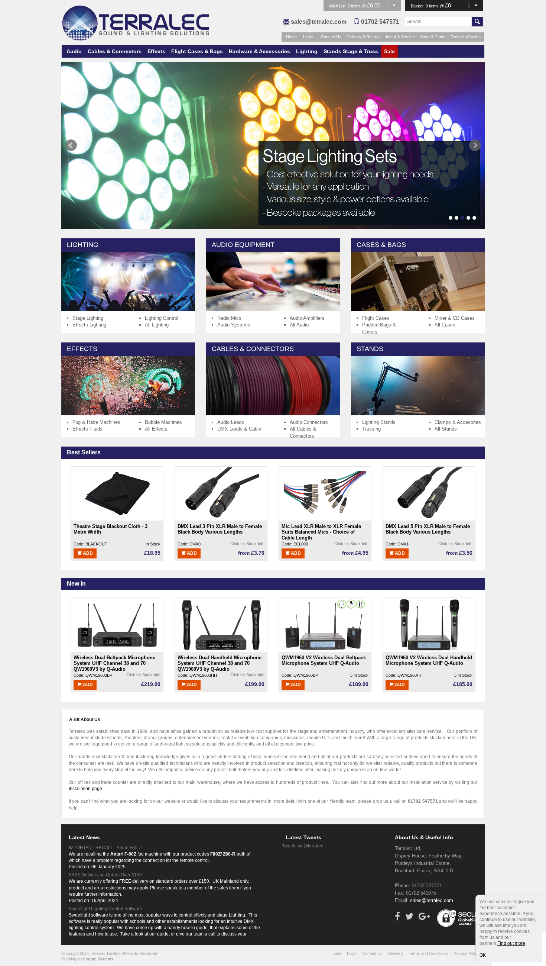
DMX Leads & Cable (239, 429)
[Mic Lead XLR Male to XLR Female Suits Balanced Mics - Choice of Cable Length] (325, 493)
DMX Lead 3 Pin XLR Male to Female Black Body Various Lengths (220, 529)
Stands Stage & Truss (351, 51)
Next (475, 145)
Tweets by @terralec (302, 846)
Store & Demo (432, 37)
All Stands (446, 429)
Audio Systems (233, 325)
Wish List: (338, 6)
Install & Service (400, 37)
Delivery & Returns (364, 37)
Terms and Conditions (428, 953)
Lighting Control (161, 318)
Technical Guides (466, 37)
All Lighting (157, 325)
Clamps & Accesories (458, 422)
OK (483, 955)
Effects (156, 51)
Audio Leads (230, 422)
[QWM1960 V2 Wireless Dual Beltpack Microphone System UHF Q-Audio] (325, 624)
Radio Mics (229, 318)
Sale (389, 51)
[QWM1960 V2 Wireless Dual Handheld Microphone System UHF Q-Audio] (429, 624)
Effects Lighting (89, 325)
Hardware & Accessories (259, 51)
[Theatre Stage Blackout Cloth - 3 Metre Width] (117, 493)
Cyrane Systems (98, 959)
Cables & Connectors (115, 51)
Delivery (395, 953)
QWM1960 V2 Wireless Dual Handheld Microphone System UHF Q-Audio (429, 660)
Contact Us (331, 37)
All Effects (156, 429)
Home (291, 37)
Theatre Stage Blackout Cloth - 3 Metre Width (110, 529)
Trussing (371, 429)
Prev (71, 145)
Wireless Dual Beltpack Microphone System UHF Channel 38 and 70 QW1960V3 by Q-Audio (114, 663)
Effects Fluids (87, 429)
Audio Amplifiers (307, 318)
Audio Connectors (309, 422)
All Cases (445, 325)
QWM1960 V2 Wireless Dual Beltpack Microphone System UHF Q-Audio (324, 660)
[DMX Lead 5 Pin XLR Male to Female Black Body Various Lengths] (429, 493)
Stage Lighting (87, 318)
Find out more (511, 943)
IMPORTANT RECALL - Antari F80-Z (105, 847)
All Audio (299, 325)
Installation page (85, 788)
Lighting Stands (379, 422)
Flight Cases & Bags (197, 51)
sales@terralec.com (319, 22)
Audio (74, 51)
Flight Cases (375, 318)
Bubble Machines (163, 422)
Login (308, 37)
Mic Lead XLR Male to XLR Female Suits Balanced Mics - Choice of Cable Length (321, 532)
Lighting (307, 51)
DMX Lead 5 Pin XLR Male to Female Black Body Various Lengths (428, 529)
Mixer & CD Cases (455, 318)
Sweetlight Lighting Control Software (105, 908)
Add (87, 553)
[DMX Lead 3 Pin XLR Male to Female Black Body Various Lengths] (221, 493)
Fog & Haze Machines (96, 422)
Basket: (418, 6)
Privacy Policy (466, 953)
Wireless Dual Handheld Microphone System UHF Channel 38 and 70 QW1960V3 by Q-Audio (219, 663)
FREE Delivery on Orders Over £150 (105, 875)
